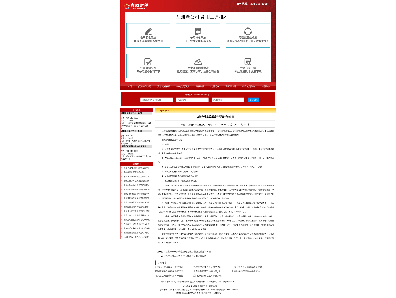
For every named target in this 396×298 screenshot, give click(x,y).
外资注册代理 (182, 282)
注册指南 (266, 86)
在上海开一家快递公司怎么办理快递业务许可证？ (189, 251)
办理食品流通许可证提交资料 (207, 267)
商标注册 (200, 86)
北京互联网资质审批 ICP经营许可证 (172, 275)
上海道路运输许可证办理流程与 (137, 207)
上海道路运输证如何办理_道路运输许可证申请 (215, 271)
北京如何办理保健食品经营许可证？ (249, 271)
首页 (130, 86)
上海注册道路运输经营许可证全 (137, 198)
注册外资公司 (170, 282)
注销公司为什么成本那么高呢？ (208, 275)
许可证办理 (230, 86)
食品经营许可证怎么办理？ (135, 172)
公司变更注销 (248, 86)
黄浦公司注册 (144, 86)
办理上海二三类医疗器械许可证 (137, 215)
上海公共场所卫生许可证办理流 (137, 211)
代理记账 (215, 86)
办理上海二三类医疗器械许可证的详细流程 (186, 256)
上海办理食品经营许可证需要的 (137, 185)
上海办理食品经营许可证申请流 (137, 220)
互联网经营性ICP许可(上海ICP (136, 237)
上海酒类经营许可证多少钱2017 (137, 189)
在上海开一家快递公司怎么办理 (137, 224)
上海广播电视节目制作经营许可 (137, 194)
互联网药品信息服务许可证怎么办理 (172, 271)
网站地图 (213, 286)
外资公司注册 (182, 86)
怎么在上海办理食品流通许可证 (137, 176)
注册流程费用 (163, 86)
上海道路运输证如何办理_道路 (136, 233)
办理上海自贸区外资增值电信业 (137, 202)
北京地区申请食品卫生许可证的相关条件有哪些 (177, 267)
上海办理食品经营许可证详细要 (137, 228)
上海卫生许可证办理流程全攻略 (137, 181)
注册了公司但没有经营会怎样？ (137, 168)
